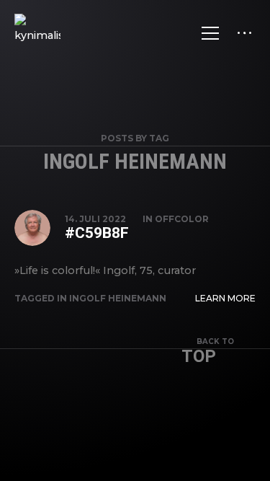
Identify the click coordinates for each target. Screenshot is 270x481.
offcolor (182, 218)
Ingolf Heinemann (117, 298)
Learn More (225, 298)
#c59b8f (97, 233)
